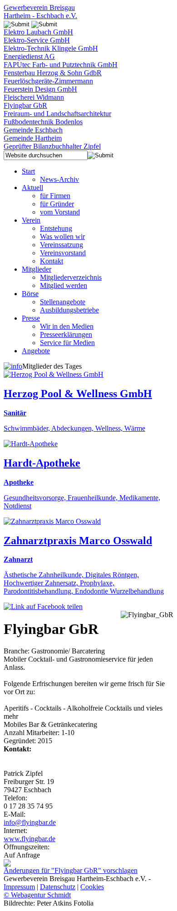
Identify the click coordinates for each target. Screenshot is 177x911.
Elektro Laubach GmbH (38, 32)
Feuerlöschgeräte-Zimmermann (48, 81)
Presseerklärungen (66, 334)
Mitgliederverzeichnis (71, 277)
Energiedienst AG (29, 56)
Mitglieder (36, 269)
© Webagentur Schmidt (37, 895)
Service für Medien (67, 342)
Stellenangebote (62, 302)
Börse (30, 293)
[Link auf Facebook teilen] (43, 606)
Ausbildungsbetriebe (69, 310)
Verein (31, 220)
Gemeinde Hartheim (33, 138)
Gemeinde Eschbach (33, 130)
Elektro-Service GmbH (37, 40)
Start (28, 171)
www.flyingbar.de (29, 839)
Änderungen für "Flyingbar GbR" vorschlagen (71, 870)
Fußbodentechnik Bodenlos (43, 122)
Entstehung (56, 228)
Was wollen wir (62, 236)
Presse (31, 318)
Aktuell (32, 187)
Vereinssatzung (61, 244)
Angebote (36, 351)
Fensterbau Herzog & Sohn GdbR (53, 73)
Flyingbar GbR (25, 105)
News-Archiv (59, 179)
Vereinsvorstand (63, 253)
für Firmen (55, 196)
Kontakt (51, 261)
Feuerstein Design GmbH (40, 89)
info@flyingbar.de (30, 822)
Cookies (92, 887)
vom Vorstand (60, 212)
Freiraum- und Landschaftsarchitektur (57, 113)
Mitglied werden (63, 285)
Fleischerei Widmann (34, 97)
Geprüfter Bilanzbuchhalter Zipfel (52, 146)
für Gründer (57, 204)
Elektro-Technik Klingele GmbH (51, 48)
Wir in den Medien (66, 326)
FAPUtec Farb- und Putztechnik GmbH (61, 64)
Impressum (19, 887)
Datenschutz (57, 887)
